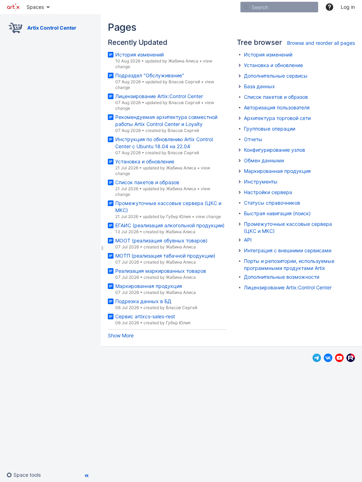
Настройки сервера (268, 192)
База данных (259, 86)
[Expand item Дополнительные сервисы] (240, 76)
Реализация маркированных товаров (160, 271)
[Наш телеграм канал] (317, 360)
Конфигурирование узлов (274, 150)
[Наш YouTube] (339, 360)
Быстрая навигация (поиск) (277, 213)
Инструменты (261, 182)
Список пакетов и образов (147, 182)
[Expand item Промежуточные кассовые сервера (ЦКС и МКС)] (240, 224)
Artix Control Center (51, 28)
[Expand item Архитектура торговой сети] (240, 118)
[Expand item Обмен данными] (240, 160)
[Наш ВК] (328, 360)
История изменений (139, 55)
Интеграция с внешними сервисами (287, 250)
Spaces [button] (35, 7)
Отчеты (253, 139)
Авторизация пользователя (277, 107)
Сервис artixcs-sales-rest (145, 316)
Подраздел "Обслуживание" (149, 75)
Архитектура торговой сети (277, 118)
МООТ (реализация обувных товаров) (161, 240)
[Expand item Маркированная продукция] (240, 171)
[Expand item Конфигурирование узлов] (240, 150)
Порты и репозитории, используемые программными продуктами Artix (289, 264)
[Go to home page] (13, 7)
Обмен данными (264, 160)
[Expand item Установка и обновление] (240, 65)
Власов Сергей (184, 81)
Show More (121, 335)
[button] (329, 7)
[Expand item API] (240, 240)
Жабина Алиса (183, 61)
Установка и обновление (144, 161)
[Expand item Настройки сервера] (240, 192)
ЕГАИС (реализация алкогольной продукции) (169, 225)
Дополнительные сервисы (276, 76)
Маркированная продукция (148, 286)
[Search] (246, 7)
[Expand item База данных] (240, 86)
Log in (348, 7)
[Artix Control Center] (15, 27)
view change (208, 216)
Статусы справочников (272, 203)
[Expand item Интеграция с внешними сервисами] (240, 250)
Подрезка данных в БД (143, 301)
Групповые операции (269, 129)
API (248, 240)
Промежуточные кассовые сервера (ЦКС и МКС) (288, 227)
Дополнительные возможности (281, 277)
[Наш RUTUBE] (350, 360)
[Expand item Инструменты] (240, 182)
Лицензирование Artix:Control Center (159, 96)
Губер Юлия (178, 216)
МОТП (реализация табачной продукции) (165, 256)
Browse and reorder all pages (321, 43)
